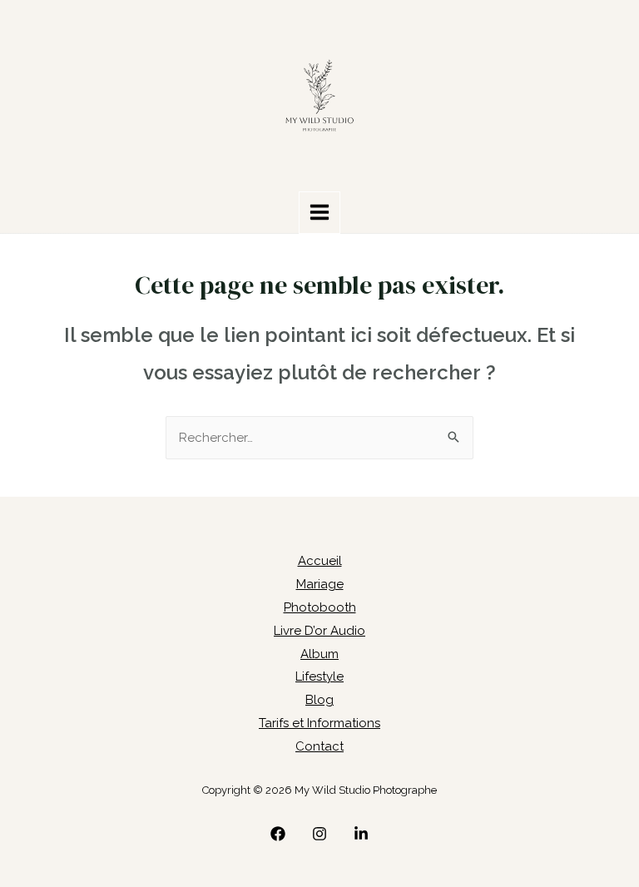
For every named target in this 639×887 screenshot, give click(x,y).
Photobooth (320, 607)
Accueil (320, 560)
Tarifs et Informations (319, 723)
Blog (319, 699)
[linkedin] (361, 833)
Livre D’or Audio (319, 630)
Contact (319, 746)
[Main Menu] (320, 212)
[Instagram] (319, 833)
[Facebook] (277, 833)
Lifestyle (319, 676)
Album (319, 654)
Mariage (320, 584)
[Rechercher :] (319, 437)
